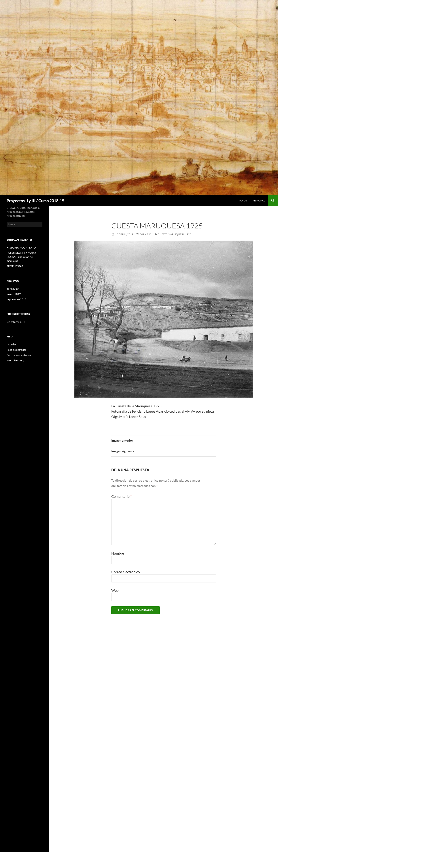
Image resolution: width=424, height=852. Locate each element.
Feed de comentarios (19, 355)
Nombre (117, 553)
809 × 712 (145, 234)
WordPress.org (15, 360)
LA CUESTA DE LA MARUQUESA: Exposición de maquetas (22, 256)
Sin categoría (14, 322)
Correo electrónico (125, 572)
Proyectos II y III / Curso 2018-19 (35, 200)
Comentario (121, 496)
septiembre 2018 (16, 299)
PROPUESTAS (15, 266)
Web (115, 590)
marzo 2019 (14, 294)
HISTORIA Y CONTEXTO (21, 247)
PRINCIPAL (259, 200)
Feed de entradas (16, 349)
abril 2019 (13, 288)
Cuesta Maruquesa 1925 (174, 234)
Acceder (11, 344)
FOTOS (243, 200)
